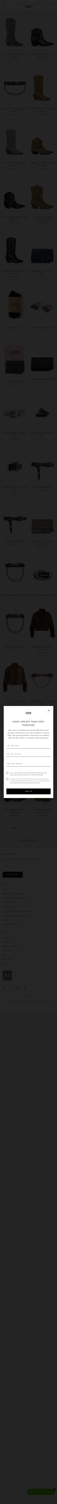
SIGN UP (28, 791)
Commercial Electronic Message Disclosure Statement (25, 783)
